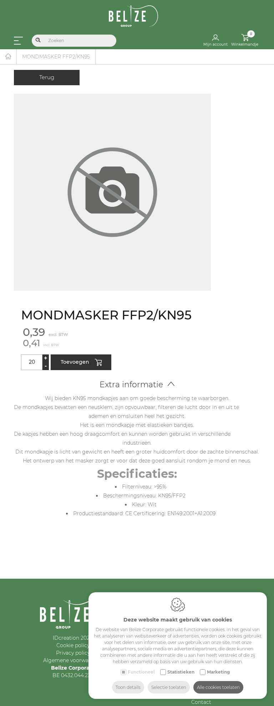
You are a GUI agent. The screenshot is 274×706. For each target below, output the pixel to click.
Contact (201, 702)
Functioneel (141, 672)
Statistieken (180, 672)
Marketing (218, 672)
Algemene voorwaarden (73, 660)
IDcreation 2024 (73, 638)
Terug (46, 77)
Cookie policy (73, 645)
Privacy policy (73, 653)
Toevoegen (75, 361)
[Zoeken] (38, 41)
